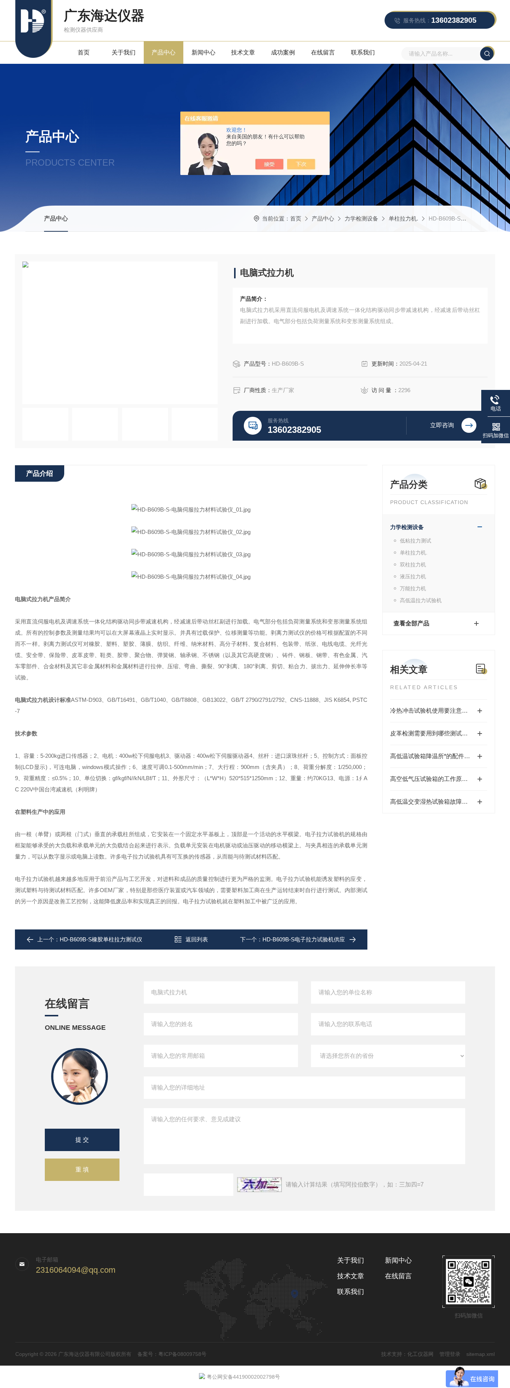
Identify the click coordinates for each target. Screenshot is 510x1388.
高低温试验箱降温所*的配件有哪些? (437, 756)
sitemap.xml (480, 1354)
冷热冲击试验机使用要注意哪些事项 (438, 710)
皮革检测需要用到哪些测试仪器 (432, 733)
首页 (84, 52)
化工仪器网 (420, 1354)
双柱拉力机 (413, 565)
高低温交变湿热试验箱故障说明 (432, 801)
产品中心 (163, 52)
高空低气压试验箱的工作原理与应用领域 (438, 779)
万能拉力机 (413, 588)
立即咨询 (442, 425)
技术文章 (243, 52)
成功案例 (283, 52)
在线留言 (323, 52)
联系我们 (363, 52)
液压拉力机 (413, 576)
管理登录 (449, 1354)
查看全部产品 (411, 623)
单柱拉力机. (403, 218)
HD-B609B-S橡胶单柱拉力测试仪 (101, 939)
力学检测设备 (361, 218)
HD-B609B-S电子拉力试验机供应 (303, 939)
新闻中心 (203, 52)
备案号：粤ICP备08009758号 (171, 1354)
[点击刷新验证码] (259, 1184)
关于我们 (124, 52)
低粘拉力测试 (415, 541)
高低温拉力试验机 (421, 600)
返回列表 (197, 939)
